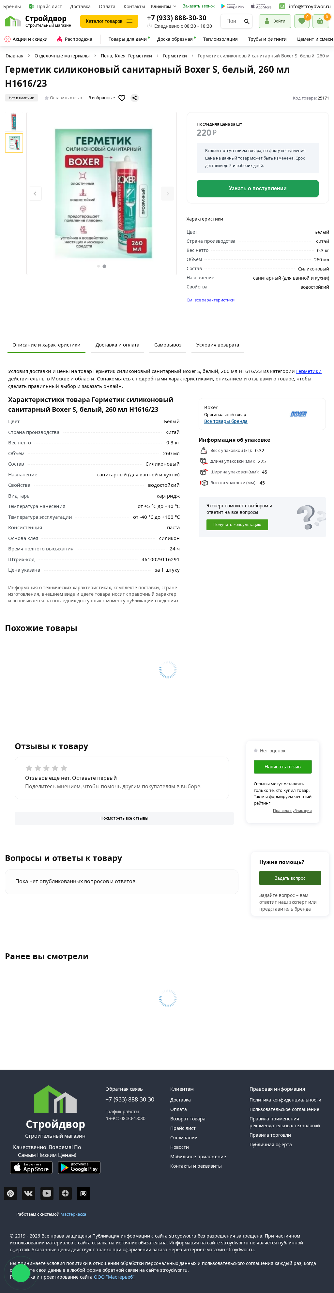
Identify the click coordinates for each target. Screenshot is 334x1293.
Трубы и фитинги (267, 39)
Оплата (107, 6)
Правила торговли (270, 1135)
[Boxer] (292, 414)
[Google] (232, 6)
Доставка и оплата (117, 344)
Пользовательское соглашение (284, 1109)
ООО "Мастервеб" (114, 1277)
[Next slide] (167, 194)
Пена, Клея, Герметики (126, 56)
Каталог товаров (104, 21)
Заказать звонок (199, 6)
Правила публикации (292, 810)
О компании (184, 1137)
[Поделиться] (134, 98)
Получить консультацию (237, 524)
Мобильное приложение (198, 1156)
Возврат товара (187, 1119)
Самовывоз (167, 344)
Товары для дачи (128, 39)
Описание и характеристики (46, 344)
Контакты (134, 6)
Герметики (175, 56)
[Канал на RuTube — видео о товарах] (83, 1193)
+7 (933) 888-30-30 (176, 17)
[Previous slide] (35, 194)
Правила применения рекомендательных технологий (285, 1122)
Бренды (12, 6)
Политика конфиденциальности (285, 1100)
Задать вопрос (290, 878)
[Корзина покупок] (320, 21)
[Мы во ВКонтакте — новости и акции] (28, 1193)
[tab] (98, 266)
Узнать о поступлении (258, 188)
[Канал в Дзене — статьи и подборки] (65, 1193)
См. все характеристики (211, 300)
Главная (14, 56)
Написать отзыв (283, 766)
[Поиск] (247, 21)
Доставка (80, 6)
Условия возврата (217, 344)
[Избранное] (302, 21)
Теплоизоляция (220, 39)
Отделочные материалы (62, 56)
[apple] (261, 6)
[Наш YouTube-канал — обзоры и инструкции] (46, 1193)
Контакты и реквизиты (196, 1166)
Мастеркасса (73, 1214)
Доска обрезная (175, 39)
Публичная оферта (271, 1144)
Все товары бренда (226, 421)
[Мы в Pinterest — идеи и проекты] (10, 1193)
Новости (179, 1147)
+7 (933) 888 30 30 (129, 1099)
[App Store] (31, 1170)
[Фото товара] (101, 193)
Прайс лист (49, 6)
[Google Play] (79, 1170)
